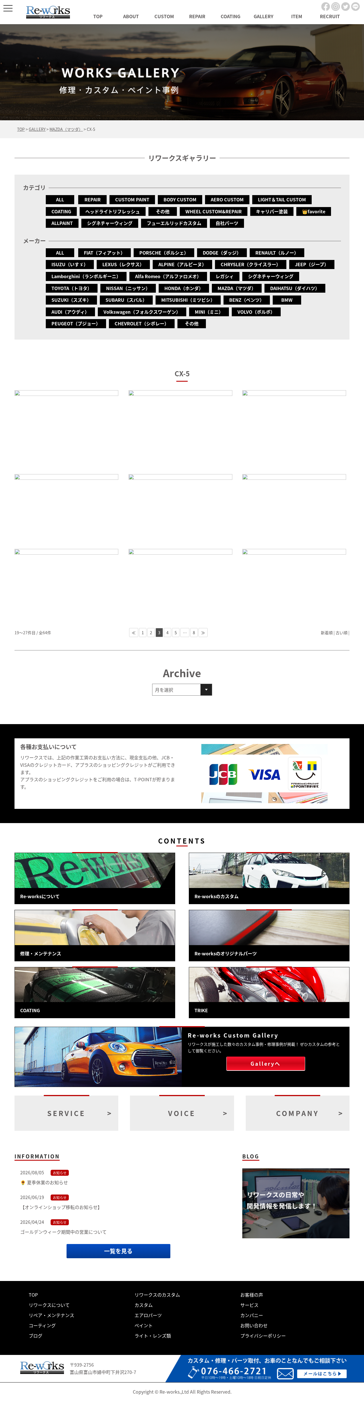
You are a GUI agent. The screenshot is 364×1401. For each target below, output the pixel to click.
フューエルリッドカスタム (174, 223)
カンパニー (251, 1315)
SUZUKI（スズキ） (71, 299)
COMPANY (297, 1113)
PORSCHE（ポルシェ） (164, 252)
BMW (287, 299)
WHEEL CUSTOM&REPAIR (213, 211)
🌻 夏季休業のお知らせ (44, 1182)
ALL (60, 199)
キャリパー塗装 (272, 211)
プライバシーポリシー (263, 1335)
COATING (230, 16)
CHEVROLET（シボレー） (142, 323)
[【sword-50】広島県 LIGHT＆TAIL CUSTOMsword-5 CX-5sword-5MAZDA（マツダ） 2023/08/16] (180, 429)
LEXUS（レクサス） (123, 264)
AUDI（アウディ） (70, 311)
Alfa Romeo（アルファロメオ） (168, 276)
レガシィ (225, 276)
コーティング (42, 1325)
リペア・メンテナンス (51, 1315)
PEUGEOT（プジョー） (75, 323)
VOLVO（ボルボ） (256, 311)
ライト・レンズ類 (153, 1335)
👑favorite (313, 211)
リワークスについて (49, 1304)
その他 (162, 211)
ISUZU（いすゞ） (69, 264)
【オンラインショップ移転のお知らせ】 (61, 1207)
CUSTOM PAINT (132, 199)
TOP (98, 16)
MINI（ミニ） (209, 311)
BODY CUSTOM (180, 199)
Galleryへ (266, 1063)
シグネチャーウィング (110, 223)
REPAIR (197, 16)
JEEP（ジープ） (312, 264)
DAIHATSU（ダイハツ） (295, 288)
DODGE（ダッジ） (222, 252)
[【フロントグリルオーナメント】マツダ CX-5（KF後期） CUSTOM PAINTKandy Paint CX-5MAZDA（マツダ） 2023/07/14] (66, 508)
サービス (249, 1304)
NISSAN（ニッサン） (128, 288)
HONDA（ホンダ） (183, 288)
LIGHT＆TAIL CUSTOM (282, 199)
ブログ (35, 1335)
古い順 (342, 632)
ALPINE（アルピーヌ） (182, 264)
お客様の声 (251, 1294)
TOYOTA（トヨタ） (71, 288)
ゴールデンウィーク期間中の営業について (63, 1231)
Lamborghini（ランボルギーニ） (86, 276)
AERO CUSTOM (227, 199)
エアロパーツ (148, 1315)
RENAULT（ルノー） (277, 252)
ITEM (296, 16)
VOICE (182, 1113)
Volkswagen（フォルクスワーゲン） (142, 311)
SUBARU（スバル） (126, 299)
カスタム (144, 1304)
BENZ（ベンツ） (246, 299)
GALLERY (263, 16)
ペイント (144, 1325)
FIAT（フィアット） (104, 252)
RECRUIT (330, 16)
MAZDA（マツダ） (237, 288)
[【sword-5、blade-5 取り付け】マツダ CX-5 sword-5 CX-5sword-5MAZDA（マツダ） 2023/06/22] (294, 508)
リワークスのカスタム (157, 1294)
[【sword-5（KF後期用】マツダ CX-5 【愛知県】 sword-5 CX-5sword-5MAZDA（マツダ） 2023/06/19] (66, 583)
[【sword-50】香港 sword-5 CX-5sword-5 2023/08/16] (66, 429)
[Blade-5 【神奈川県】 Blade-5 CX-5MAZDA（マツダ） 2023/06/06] (294, 583)
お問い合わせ (254, 1325)
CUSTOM (164, 16)
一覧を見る (118, 1251)
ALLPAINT (62, 223)
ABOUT (131, 16)
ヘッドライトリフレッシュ (112, 211)
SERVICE (66, 1113)
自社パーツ (227, 223)
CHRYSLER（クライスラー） (251, 264)
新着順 (327, 632)
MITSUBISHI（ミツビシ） (188, 299)
